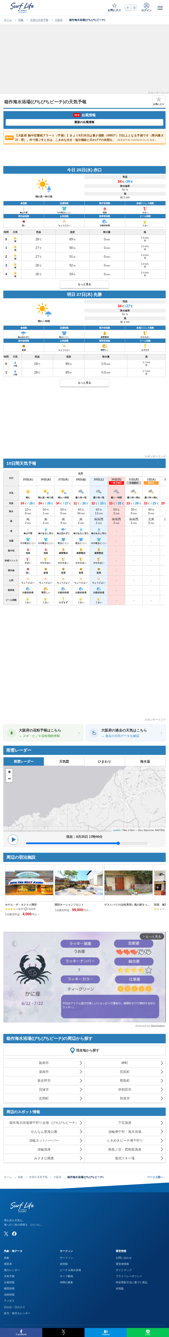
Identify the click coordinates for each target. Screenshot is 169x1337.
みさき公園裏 (44, 1158)
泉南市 (44, 1072)
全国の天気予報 (39, 19)
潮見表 (8, 1264)
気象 (21, 19)
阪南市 (44, 1063)
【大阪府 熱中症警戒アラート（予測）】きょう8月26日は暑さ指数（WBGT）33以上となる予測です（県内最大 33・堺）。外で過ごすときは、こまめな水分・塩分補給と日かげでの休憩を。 (84, 137)
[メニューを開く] (160, 8)
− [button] (9, 778)
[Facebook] (14, 1234)
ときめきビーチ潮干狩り (125, 1140)
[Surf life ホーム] (22, 7)
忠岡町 (44, 1098)
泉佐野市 (44, 1080)
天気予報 (9, 1276)
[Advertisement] (84, 60)
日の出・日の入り (14, 1307)
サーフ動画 (66, 1276)
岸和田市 (124, 1089)
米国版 (120, 1288)
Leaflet (116, 830)
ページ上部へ (156, 1177)
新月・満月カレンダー (17, 1313)
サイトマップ (124, 1270)
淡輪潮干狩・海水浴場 (124, 1131)
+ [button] (9, 772)
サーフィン (66, 1257)
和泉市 (125, 1098)
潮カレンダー (12, 1270)
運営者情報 (122, 1264)
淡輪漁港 (44, 1149)
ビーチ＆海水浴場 (70, 1270)
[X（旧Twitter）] (6, 1234)
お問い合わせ (124, 1257)
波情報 (64, 1264)
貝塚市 (44, 1089)
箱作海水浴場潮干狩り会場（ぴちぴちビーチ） (44, 1122)
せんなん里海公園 (44, 1131)
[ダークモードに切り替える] (131, 7)
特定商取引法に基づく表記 (131, 1282)
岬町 (124, 1063)
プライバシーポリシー (129, 1276)
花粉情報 (9, 1294)
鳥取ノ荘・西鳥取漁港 (124, 1149)
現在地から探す (87, 1050)
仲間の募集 (66, 1282)
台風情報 (9, 1282)
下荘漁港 (124, 1122)
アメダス (9, 1300)
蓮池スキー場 (125, 1158)
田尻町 (125, 1072)
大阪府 (59, 19)
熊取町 (125, 1080)
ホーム (8, 19)
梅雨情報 (9, 1288)
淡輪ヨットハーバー (44, 1140)
